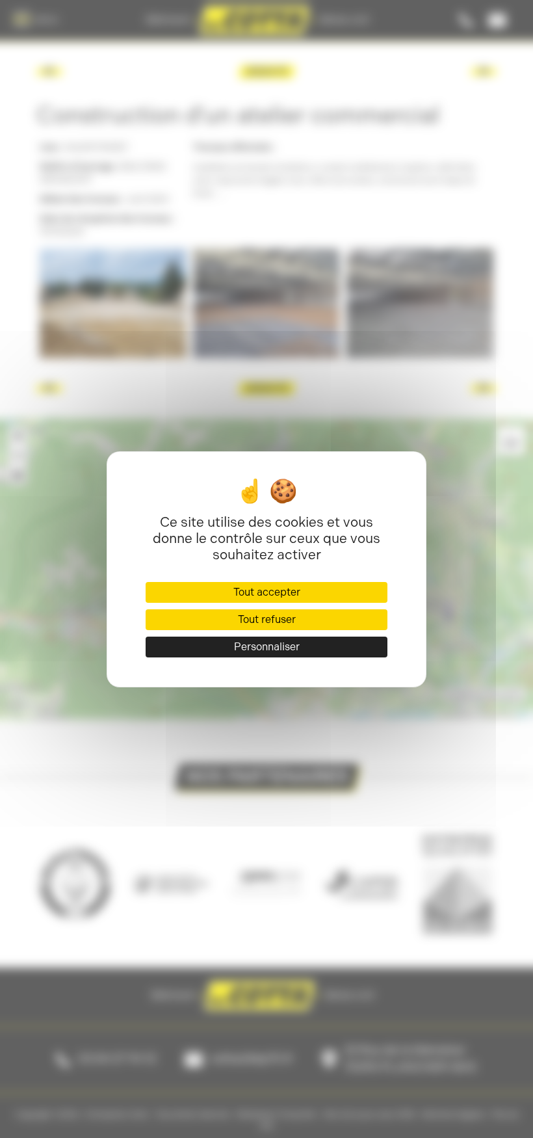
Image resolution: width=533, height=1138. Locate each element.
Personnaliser (267, 647)
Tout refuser (267, 619)
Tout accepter (266, 592)
